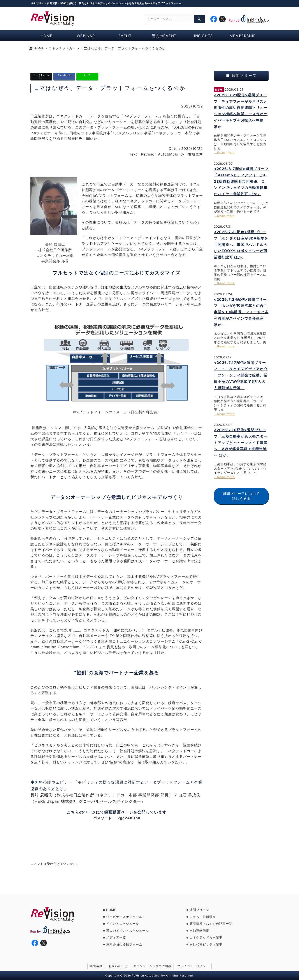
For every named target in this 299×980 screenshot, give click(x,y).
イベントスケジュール (122, 923)
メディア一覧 (116, 937)
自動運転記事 (199, 930)
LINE (87, 75)
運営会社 (96, 966)
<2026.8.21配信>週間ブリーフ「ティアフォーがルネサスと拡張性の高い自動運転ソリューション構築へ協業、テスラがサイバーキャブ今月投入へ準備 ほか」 (240, 111)
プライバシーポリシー (193, 966)
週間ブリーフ (199, 910)
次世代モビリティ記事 (206, 944)
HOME (111, 910)
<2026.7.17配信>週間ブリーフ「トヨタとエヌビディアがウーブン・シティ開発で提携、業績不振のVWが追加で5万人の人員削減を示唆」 (240, 375)
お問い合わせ (118, 966)
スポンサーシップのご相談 (152, 966)
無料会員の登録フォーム (124, 944)
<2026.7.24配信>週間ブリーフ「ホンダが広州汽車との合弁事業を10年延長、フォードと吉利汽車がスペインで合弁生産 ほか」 (241, 312)
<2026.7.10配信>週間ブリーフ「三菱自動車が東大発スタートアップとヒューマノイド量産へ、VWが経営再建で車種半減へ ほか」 (240, 442)
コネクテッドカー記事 (206, 937)
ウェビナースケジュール (124, 917)
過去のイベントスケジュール (127, 930)
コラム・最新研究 (203, 917)
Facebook (64, 75)
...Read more (224, 152)
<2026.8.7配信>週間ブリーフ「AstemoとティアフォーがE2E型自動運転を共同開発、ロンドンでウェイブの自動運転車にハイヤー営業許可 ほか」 (241, 181)
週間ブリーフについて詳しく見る (241, 496)
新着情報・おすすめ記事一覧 (211, 923)
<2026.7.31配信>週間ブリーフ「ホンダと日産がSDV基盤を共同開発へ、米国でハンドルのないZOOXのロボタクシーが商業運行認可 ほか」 (241, 244)
